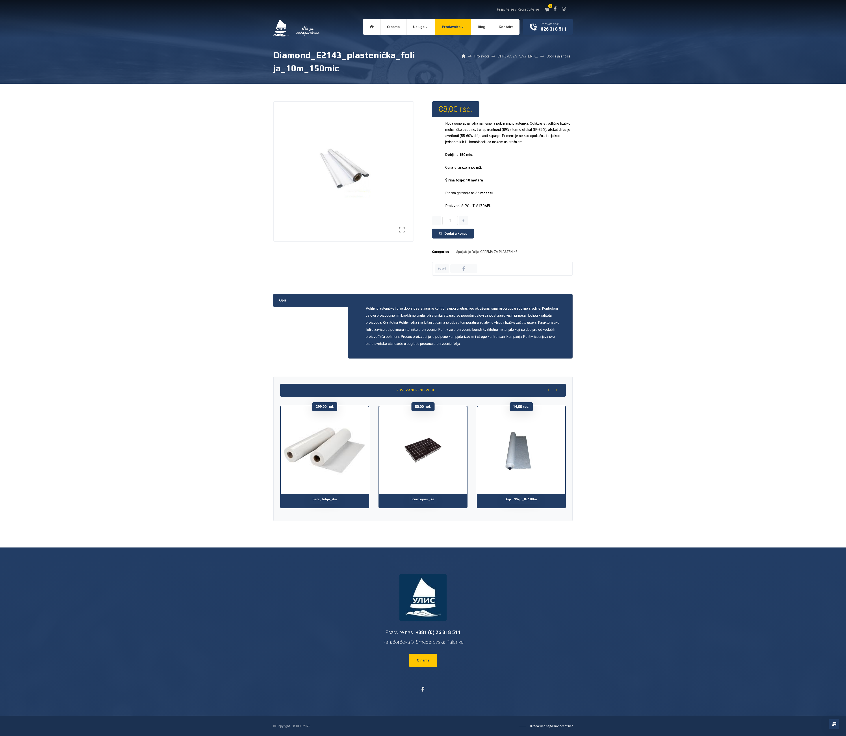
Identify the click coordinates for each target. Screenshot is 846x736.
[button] (555, 8)
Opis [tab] (283, 300)
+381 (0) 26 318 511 (438, 632)
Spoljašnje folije (467, 252)
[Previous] (548, 390)
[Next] (556, 390)
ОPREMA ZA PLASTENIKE (498, 252)
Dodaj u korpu (455, 233)
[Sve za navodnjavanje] (296, 27)
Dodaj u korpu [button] (327, 469)
